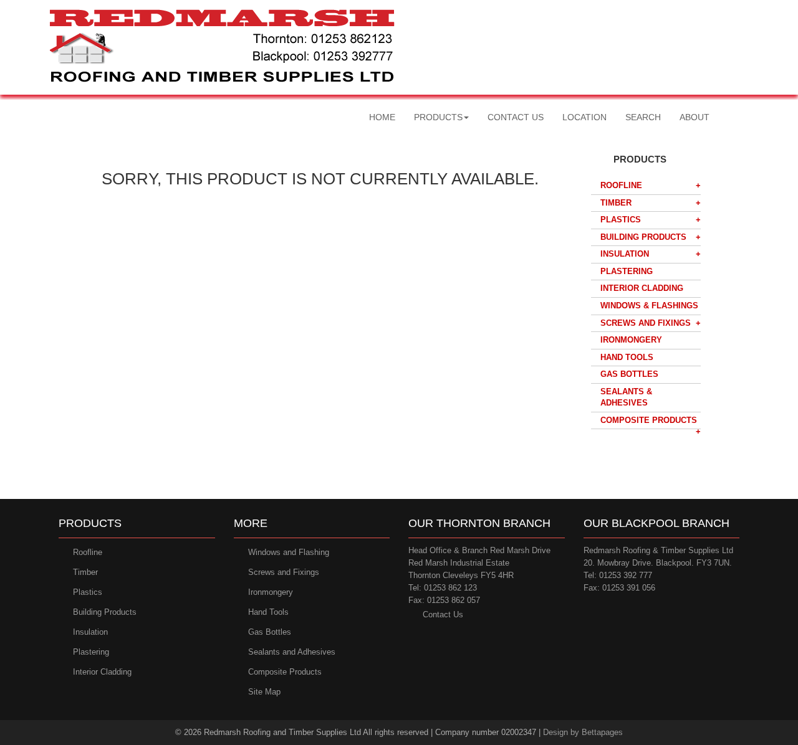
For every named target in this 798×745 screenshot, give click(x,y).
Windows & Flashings (649, 305)
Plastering (626, 271)
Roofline (621, 185)
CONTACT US (516, 117)
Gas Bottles (269, 632)
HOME (382, 117)
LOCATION (584, 117)
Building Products (643, 237)
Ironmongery (631, 339)
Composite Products (648, 420)
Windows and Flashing (288, 552)
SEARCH (643, 117)
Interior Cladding (641, 288)
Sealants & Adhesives (626, 397)
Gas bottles (629, 374)
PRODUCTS (438, 117)
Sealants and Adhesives (291, 652)
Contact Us (443, 614)
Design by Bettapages (583, 732)
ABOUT (694, 117)
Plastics (620, 219)
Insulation (624, 254)
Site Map (264, 691)
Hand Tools (626, 357)
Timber (616, 202)
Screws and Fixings (645, 323)
